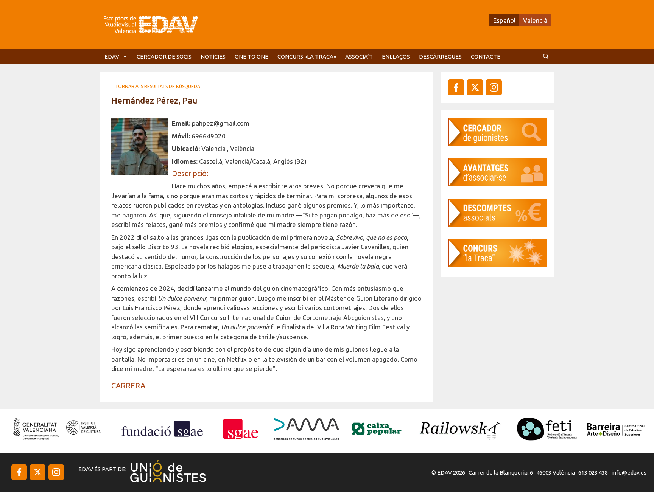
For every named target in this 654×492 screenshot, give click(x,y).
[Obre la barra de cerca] (546, 56)
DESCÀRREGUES (440, 56)
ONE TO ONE (251, 56)
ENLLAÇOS (396, 56)
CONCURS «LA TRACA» (306, 56)
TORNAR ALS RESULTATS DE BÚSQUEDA (157, 86)
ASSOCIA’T (359, 56)
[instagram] (475, 87)
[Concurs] (497, 264)
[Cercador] (497, 143)
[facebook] (456, 87)
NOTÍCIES (213, 56)
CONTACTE (485, 56)
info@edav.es (628, 472)
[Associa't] (497, 184)
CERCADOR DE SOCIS (164, 56)
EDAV (111, 56)
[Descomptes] (497, 224)
